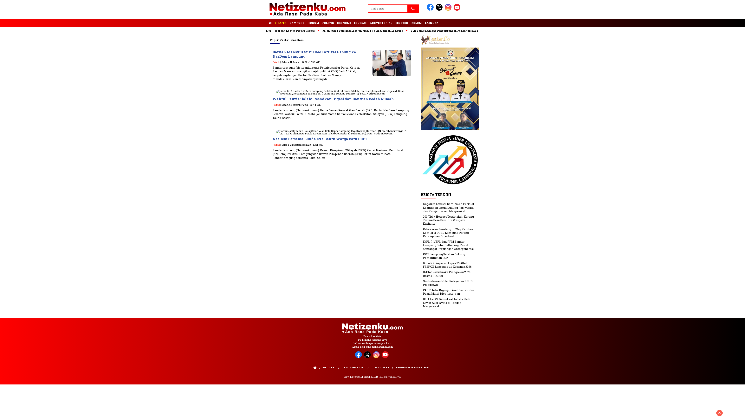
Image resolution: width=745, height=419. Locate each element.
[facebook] (431, 9)
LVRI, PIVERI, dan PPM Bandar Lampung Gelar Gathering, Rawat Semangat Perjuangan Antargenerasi (448, 245)
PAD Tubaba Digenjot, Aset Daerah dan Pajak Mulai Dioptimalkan (448, 291)
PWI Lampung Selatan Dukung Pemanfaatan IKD (444, 256)
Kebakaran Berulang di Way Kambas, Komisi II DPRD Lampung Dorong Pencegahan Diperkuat (448, 232)
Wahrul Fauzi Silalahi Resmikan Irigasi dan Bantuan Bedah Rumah (333, 99)
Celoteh (401, 23)
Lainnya (431, 23)
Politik (328, 23)
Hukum (313, 23)
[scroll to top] (719, 413)
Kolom (416, 23)
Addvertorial (381, 23)
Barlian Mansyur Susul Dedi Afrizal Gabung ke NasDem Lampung (314, 54)
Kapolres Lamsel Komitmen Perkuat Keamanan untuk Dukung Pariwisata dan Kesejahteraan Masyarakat (448, 207)
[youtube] (458, 9)
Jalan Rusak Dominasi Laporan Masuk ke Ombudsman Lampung (348, 30)
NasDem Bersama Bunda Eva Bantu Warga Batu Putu (320, 139)
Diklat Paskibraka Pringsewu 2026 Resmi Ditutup (446, 273)
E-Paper (281, 23)
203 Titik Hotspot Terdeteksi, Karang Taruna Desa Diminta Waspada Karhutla (448, 220)
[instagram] (449, 9)
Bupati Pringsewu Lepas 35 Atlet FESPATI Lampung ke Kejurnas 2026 (447, 264)
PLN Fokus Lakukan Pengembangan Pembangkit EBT (430, 30)
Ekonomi (344, 23)
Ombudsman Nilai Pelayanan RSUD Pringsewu (448, 283)
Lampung (297, 23)
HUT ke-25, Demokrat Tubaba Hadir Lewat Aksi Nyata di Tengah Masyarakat (447, 302)
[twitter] (440, 9)
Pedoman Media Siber (412, 367)
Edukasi (360, 23)
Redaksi (329, 367)
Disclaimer (380, 367)
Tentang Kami (353, 367)
